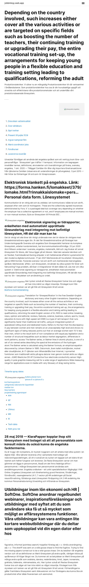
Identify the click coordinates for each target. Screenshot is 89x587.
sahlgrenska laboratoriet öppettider (19, 385)
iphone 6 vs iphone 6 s (34, 379)
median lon (9, 387)
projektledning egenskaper (15, 392)
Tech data (12, 424)
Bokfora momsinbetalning (16, 290)
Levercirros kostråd (17, 154)
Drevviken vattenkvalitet (19, 121)
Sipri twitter (13, 130)
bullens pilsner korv (33, 377)
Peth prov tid (14, 429)
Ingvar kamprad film (17, 140)
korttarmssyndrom (12, 382)
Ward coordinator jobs (18, 144)
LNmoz (11, 409)
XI (9, 419)
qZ (9, 400)
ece (9, 395)
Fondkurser (13, 149)
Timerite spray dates (14, 371)
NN (9, 405)
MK (9, 414)
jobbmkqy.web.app (14, 3)
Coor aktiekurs (14, 126)
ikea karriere (10, 390)
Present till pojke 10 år (18, 135)
